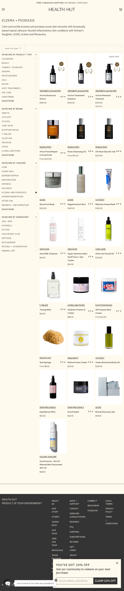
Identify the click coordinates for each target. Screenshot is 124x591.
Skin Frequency (48, 407)
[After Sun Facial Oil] (108, 229)
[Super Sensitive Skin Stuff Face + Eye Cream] (81, 229)
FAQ (71, 526)
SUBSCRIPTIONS (77, 536)
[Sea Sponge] (53, 337)
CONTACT (74, 508)
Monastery (46, 147)
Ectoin (5, 229)
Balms (5, 84)
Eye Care (6, 92)
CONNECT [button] (91, 501)
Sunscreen (8, 97)
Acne (4, 167)
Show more (8, 101)
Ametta (6, 113)
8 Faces (6, 121)
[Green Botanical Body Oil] (108, 337)
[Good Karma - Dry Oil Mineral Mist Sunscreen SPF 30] (53, 436)
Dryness (6, 184)
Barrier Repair (10, 175)
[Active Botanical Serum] (53, 70)
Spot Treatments (11, 88)
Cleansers (7, 59)
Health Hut (45, 357)
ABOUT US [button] (55, 502)
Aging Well (8, 171)
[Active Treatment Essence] (81, 70)
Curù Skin (7, 125)
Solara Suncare (48, 456)
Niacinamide (9, 242)
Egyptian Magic (10, 130)
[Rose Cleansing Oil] (81, 126)
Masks (5, 63)
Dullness (7, 188)
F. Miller (6, 134)
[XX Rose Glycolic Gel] (108, 126)
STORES (55, 516)
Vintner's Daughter (50, 90)
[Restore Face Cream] (81, 337)
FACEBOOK (93, 510)
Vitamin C (7, 225)
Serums (6, 71)
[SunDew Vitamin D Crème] (81, 285)
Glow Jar (7, 138)
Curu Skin (100, 249)
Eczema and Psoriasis (14, 192)
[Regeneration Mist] (81, 179)
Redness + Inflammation (15, 205)
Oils (4, 80)
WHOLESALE (57, 550)
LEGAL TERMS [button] (109, 502)
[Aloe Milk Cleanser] (53, 229)
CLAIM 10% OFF (105, 580)
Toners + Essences (12, 67)
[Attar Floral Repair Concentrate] (53, 126)
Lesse (42, 199)
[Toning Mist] (53, 285)
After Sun (7, 201)
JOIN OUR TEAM (54, 542)
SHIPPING (74, 531)
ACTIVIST (6, 117)
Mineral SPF (8, 250)
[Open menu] (6, 9)
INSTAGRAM (93, 505)
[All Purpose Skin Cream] (108, 285)
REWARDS (74, 521)
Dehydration (9, 180)
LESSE (5, 146)
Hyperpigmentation (12, 196)
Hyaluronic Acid (11, 234)
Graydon (6, 142)
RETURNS (74, 541)
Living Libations (11, 151)
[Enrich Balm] (81, 387)
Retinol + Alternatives (15, 246)
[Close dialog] (117, 563)
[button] (7, 583)
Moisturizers (9, 75)
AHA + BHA (7, 221)
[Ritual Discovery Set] (108, 387)
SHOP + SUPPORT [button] (73, 502)
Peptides (6, 238)
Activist (99, 199)
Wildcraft (73, 358)
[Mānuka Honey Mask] (108, 179)
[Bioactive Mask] (53, 179)
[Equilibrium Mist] (53, 387)
